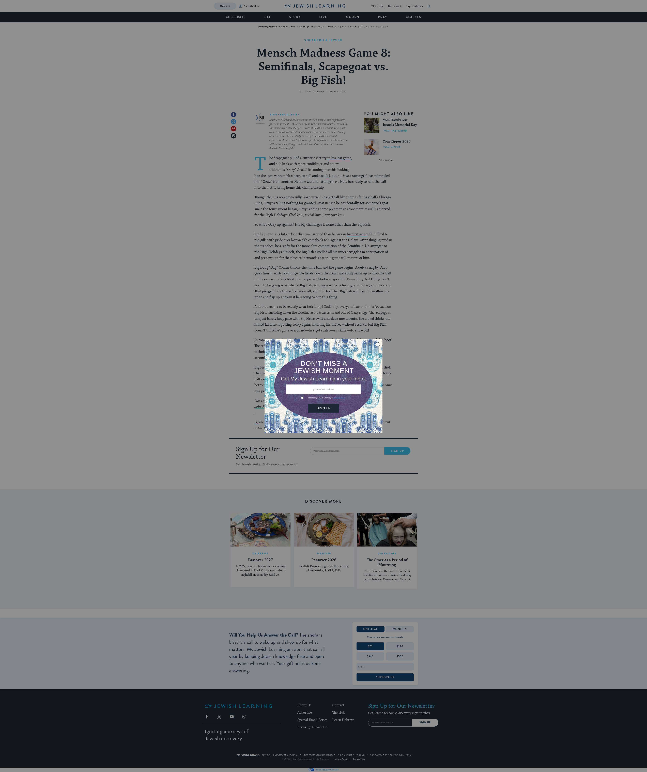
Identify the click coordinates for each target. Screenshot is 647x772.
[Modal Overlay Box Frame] (323, 386)
